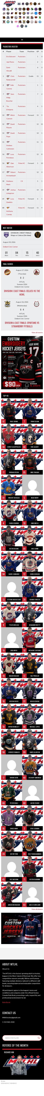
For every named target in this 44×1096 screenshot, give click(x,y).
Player (8, 51)
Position (31, 51)
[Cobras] (37, 235)
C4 (22, 181)
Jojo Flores (10, 62)
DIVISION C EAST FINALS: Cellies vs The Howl (22, 292)
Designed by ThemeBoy (9, 1083)
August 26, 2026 (22, 302)
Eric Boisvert (11, 56)
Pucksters (21, 56)
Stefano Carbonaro (10, 147)
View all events (37, 332)
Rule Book (6, 1002)
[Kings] (6, 235)
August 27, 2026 (22, 270)
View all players (37, 909)
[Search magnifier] (38, 1038)
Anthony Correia (9, 212)
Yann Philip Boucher (10, 97)
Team (21, 51)
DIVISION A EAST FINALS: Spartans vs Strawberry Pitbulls (22, 324)
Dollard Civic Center (10, 247)
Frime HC (21, 163)
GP (37, 51)
